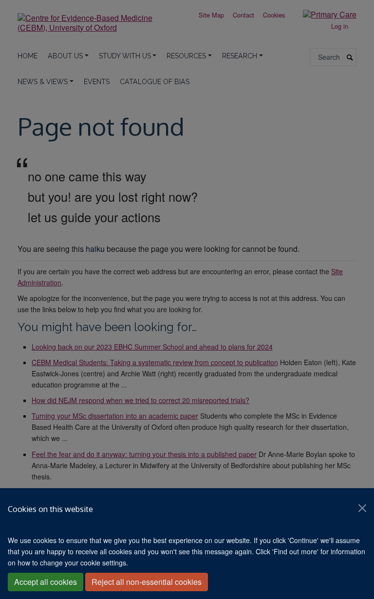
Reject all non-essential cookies (147, 581)
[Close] (362, 508)
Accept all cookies (45, 581)
